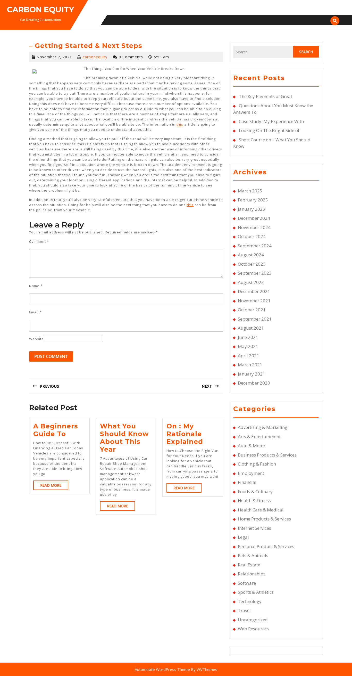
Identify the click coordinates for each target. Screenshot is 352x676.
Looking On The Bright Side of (269, 130)
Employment (251, 473)
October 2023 (252, 264)
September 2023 (255, 273)
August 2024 (251, 255)
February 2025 (253, 200)
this (180, 124)
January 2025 (251, 209)
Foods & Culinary (255, 491)
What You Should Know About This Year (124, 437)
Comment (39, 241)
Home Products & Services (264, 519)
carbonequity (95, 56)
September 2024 (255, 246)
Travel (244, 610)
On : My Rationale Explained (184, 433)
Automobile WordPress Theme (162, 669)
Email (35, 312)
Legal (243, 537)
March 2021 (250, 365)
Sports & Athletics (256, 592)
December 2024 (254, 218)
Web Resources (253, 629)
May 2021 (248, 346)
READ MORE (54, 486)
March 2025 (250, 191)
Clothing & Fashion (257, 464)
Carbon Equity (40, 9)
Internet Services (254, 528)
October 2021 (252, 310)
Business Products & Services (267, 455)
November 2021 (254, 301)
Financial (247, 482)
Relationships (251, 574)
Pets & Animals (253, 555)
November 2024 (254, 227)
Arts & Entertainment (259, 436)
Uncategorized (253, 620)
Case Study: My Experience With (271, 121)
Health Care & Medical (260, 510)
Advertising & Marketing (262, 427)
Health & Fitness (254, 500)
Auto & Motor (251, 446)
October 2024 (252, 236)
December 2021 (254, 291)
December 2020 (254, 383)
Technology (250, 601)
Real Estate (249, 565)
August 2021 (251, 328)
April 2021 (248, 356)
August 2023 (251, 282)
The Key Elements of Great (265, 96)
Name (36, 285)
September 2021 (255, 319)
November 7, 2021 (54, 56)
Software (247, 583)
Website (36, 339)
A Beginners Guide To (55, 430)
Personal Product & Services (266, 546)
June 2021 (248, 337)
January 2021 (251, 374)
